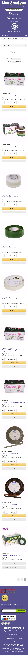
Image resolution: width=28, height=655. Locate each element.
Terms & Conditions (14, 634)
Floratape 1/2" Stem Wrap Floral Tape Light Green (13, 350)
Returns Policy (20, 631)
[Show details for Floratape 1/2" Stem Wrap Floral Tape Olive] (14, 386)
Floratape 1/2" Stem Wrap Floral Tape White (14, 146)
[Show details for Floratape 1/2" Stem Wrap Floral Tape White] (14, 129)
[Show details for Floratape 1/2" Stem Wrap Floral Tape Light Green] (14, 333)
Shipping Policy (7, 631)
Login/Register (16, 18)
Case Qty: (10, 102)
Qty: (3, 102)
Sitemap (20, 638)
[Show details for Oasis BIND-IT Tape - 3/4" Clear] (14, 180)
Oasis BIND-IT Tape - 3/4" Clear (10, 197)
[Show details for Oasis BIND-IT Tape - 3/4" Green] (14, 231)
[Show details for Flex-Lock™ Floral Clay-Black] (14, 488)
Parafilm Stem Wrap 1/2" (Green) (11, 555)
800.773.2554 (15, 14)
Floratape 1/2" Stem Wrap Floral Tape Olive (13, 402)
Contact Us (14, 21)
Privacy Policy (10, 638)
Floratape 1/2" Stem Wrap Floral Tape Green (14, 95)
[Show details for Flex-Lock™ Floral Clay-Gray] (14, 437)
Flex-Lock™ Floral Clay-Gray (10, 453)
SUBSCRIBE (21, 611)
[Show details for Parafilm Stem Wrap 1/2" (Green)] (14, 539)
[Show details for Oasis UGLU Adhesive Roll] (14, 282)
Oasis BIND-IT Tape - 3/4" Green (11, 248)
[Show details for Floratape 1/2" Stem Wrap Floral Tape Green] (14, 78)
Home (4, 38)
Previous (18, 579)
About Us (14, 642)
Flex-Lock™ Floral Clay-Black (10, 504)
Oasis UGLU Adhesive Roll (9, 299)
